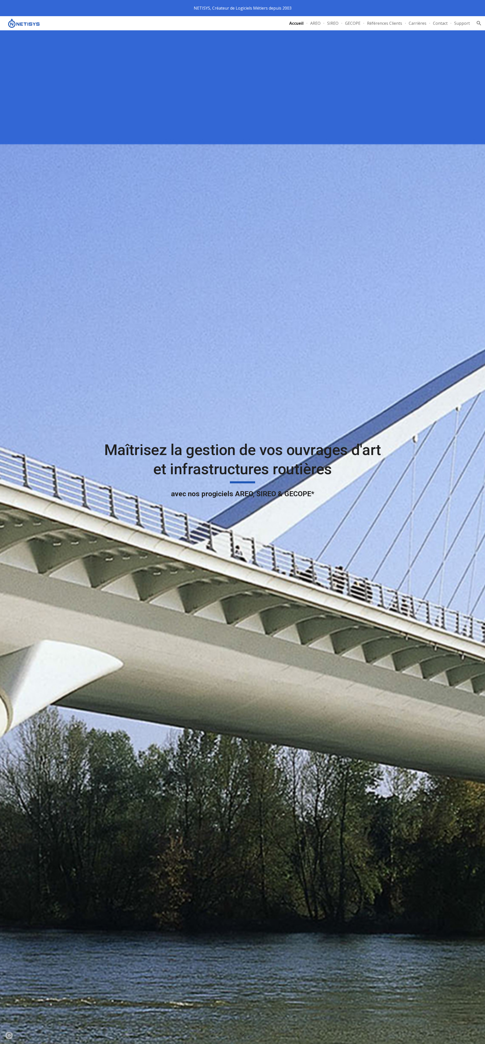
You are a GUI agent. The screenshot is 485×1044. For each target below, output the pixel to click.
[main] (242, 537)
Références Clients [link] (384, 23)
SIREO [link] (332, 23)
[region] (242, 8)
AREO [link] (315, 23)
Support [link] (462, 23)
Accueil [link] (296, 23)
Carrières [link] (417, 23)
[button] (479, 23)
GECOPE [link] (352, 23)
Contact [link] (440, 23)
